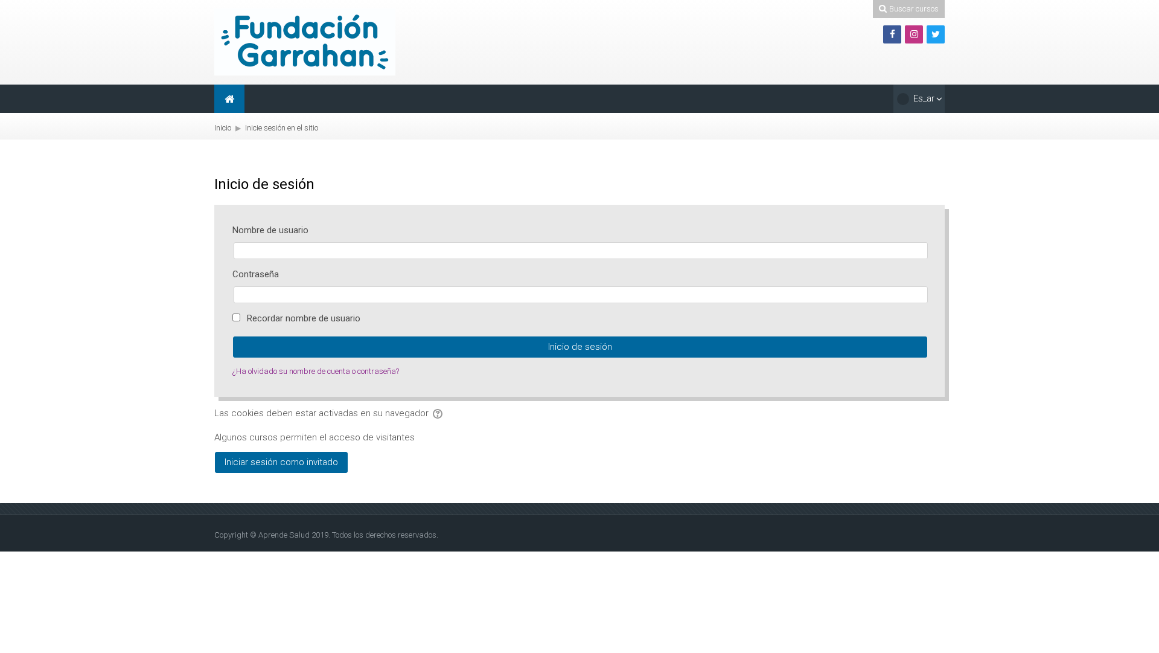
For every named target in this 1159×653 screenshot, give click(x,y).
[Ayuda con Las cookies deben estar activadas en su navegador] (438, 413)
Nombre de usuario (270, 230)
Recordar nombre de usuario (303, 318)
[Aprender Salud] (304, 41)
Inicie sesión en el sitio (281, 127)
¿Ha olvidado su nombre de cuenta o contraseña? (315, 371)
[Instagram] (914, 34)
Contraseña (255, 274)
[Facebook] (892, 34)
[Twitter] (936, 34)
